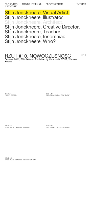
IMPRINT (81, 4)
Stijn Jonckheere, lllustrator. (34, 17)
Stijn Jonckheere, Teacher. (33, 31)
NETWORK (11, 6)
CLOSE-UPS (11, 4)
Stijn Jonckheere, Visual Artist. (37, 12)
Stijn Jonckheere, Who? (30, 41)
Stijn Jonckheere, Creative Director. (42, 27)
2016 (16, 59)
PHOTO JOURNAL (32, 4)
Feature (9, 59)
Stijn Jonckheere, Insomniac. (35, 36)
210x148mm (27, 59)
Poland (8, 61)
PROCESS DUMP (54, 4)
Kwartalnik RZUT (58, 59)
